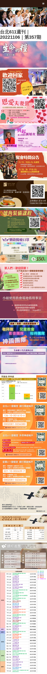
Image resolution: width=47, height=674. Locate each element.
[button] (43, 3)
